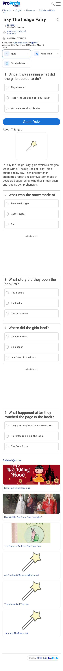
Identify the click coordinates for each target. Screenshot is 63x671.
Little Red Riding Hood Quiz (17, 488)
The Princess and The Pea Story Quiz (22, 546)
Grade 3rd (11, 33)
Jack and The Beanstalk (16, 633)
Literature (11, 25)
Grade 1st (11, 31)
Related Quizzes (12, 460)
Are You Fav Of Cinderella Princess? (21, 575)
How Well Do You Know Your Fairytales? (23, 517)
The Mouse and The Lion (16, 604)
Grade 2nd (21, 31)
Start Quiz (31, 122)
